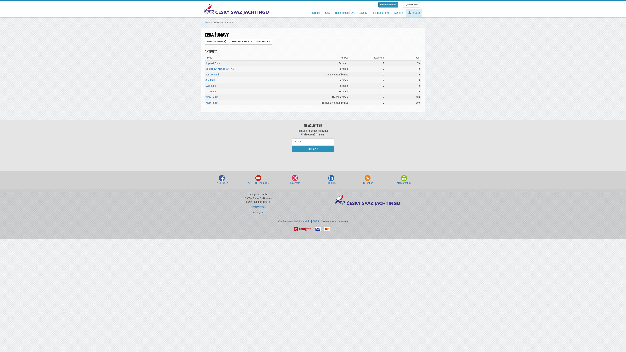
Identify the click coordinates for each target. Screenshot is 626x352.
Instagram (295, 183)
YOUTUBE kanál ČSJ (258, 183)
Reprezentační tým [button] (345, 12)
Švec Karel (210, 85)
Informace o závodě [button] (215, 41)
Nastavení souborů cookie (334, 221)
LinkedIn (331, 183)
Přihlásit (415, 13)
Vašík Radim (211, 97)
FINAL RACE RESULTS (242, 41)
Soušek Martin (212, 74)
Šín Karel (210, 80)
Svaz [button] (327, 12)
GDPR (316, 221)
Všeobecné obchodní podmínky (294, 221)
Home (207, 22)
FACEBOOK (222, 183)
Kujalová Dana (212, 63)
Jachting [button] (316, 12)
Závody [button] (363, 12)
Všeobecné (309, 134)
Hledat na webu (412, 5)
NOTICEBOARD (263, 41)
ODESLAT (313, 148)
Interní (321, 134)
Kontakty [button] (398, 12)
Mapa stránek (404, 183)
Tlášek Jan (210, 91)
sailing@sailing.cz (258, 206)
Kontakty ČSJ (258, 212)
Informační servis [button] (380, 12)
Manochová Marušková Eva (219, 68)
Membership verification (388, 5)
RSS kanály (367, 183)
